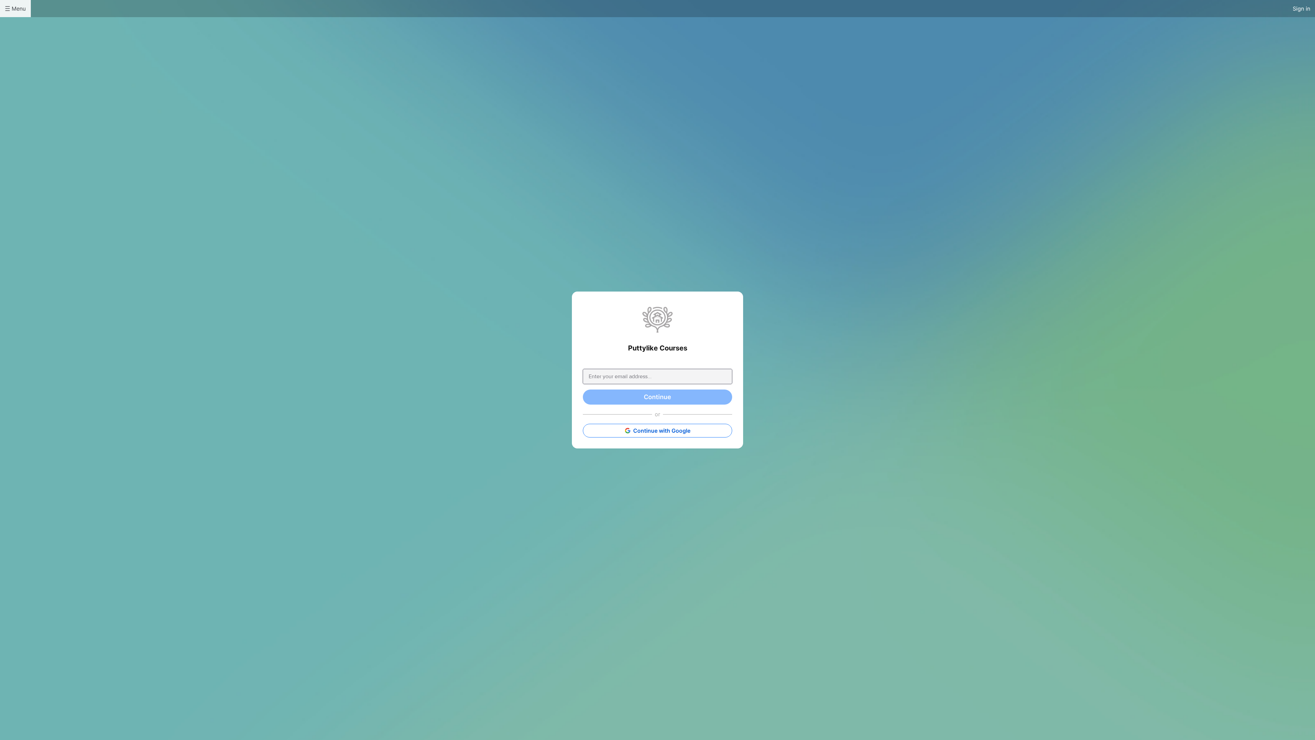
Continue (657, 396)
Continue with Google (661, 430)
